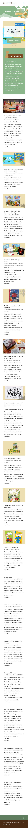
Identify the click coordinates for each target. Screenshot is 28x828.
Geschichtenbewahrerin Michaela (14, 309)
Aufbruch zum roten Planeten (12, 604)
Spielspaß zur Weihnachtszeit (12, 115)
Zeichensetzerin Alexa (9, 173)
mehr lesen (7, 146)
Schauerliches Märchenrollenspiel (13, 403)
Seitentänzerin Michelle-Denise (13, 460)
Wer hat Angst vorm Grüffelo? (12, 458)
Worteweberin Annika (11, 509)
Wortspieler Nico (8, 121)
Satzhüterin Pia (10, 215)
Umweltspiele (8, 577)
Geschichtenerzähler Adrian (13, 405)
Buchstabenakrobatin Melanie (11, 119)
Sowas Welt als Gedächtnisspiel (13, 748)
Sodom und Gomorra (10, 673)
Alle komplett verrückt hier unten (13, 709)
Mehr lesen (14, 40)
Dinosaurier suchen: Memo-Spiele (14, 31)
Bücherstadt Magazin (11, 117)
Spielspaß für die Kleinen (11, 547)
